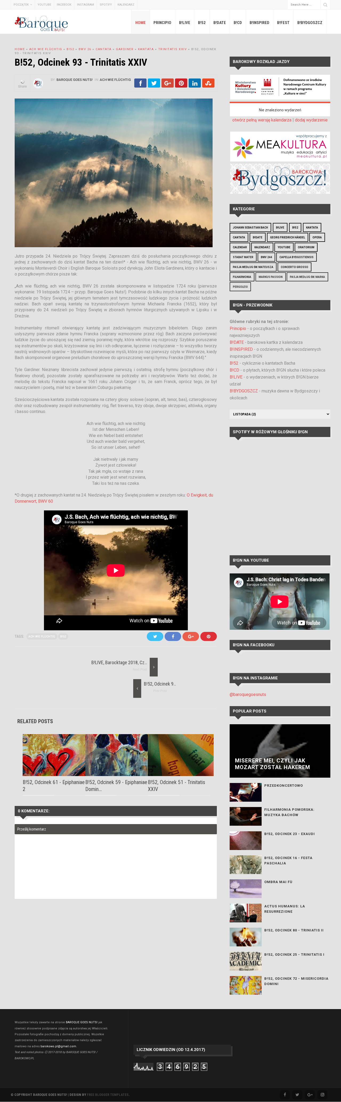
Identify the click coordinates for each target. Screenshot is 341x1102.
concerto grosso (294, 267)
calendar (240, 247)
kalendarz (262, 247)
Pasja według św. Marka (307, 277)
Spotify (106, 4)
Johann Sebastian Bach (250, 227)
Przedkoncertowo (283, 786)
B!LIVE (184, 22)
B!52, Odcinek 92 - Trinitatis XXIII (175, 684)
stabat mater (243, 257)
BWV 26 (85, 49)
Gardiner (124, 49)
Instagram (85, 4)
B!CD (238, 22)
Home (140, 22)
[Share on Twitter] (154, 86)
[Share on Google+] (167, 86)
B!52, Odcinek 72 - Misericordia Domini (296, 981)
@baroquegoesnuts (248, 694)
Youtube (44, 4)
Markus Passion (271, 277)
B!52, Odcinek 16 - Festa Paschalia (288, 860)
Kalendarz (125, 4)
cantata (104, 49)
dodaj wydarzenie (311, 120)
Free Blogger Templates (108, 1095)
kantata (146, 49)
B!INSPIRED (259, 22)
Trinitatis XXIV (172, 49)
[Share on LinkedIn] (195, 86)
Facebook (64, 4)
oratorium (306, 247)
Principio (162, 22)
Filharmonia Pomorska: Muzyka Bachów (289, 812)
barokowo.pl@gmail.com (58, 1046)
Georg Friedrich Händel (287, 237)
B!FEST (283, 22)
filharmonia (242, 277)
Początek (21, 4)
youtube (284, 247)
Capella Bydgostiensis (296, 257)
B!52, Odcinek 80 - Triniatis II (294, 930)
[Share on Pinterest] (181, 86)
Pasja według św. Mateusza (253, 267)
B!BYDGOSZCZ (309, 22)
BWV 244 (266, 257)
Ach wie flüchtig (45, 49)
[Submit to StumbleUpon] (208, 86)
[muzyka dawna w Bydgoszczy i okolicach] (280, 192)
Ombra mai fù (278, 882)
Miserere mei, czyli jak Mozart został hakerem (272, 763)
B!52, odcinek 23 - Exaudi (289, 834)
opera (317, 237)
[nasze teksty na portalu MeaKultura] (280, 160)
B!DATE (219, 22)
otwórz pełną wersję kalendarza (261, 120)
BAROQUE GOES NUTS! (82, 1022)
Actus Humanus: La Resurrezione (284, 909)
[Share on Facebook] (140, 86)
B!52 (202, 22)
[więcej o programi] (280, 98)
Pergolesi (240, 286)
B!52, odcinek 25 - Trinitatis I (294, 955)
